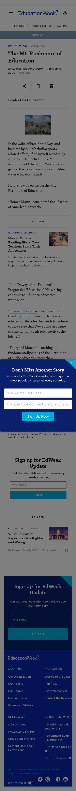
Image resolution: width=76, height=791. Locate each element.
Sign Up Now (38, 417)
